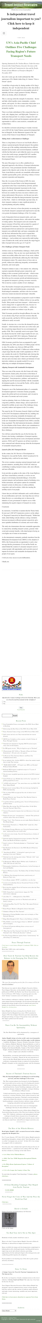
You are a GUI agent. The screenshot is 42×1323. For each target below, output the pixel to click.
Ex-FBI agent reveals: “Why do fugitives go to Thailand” (20, 748)
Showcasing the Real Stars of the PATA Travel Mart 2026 (20, 729)
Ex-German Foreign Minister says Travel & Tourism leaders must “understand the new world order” (20, 830)
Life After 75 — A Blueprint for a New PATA (16, 896)
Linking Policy (13, 1318)
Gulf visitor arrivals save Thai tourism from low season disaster (19, 735)
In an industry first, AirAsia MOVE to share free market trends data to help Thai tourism (21, 761)
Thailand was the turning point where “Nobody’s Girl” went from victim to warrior (21, 858)
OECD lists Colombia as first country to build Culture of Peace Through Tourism (20, 740)
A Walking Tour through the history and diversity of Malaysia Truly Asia (18, 876)
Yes (5, 701)
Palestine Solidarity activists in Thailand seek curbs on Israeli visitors (19, 900)
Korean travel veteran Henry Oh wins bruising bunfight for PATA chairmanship (20, 789)
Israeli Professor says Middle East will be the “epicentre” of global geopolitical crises (21, 779)
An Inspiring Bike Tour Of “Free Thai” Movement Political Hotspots (20, 905)
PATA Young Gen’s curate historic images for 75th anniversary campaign (18, 893)
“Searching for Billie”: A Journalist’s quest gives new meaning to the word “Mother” (19, 853)
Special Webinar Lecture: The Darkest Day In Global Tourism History (21, 871)
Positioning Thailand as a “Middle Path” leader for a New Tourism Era (20, 825)
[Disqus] (21, 596)
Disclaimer (4, 1318)
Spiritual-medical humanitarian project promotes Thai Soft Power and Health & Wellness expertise (20, 839)
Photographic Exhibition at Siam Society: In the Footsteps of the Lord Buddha (21, 867)
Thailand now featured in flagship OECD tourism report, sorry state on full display (20, 744)
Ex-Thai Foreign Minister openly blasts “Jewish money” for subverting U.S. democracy (21, 936)
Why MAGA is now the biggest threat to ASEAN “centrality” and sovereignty (21, 922)
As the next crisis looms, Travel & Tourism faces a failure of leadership (21, 835)
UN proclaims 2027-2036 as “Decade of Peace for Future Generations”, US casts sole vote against (20, 752)
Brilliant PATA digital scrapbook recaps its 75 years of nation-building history (19, 770)
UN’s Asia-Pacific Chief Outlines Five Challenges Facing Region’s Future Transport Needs (21, 49)
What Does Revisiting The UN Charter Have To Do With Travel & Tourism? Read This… (20, 807)
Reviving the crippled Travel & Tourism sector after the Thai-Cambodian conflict (21, 888)
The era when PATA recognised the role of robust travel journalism (19, 793)
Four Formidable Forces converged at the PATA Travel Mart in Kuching (21, 725)
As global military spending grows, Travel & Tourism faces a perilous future (21, 802)
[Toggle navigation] (4, 33)
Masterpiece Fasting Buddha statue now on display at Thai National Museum (20, 915)
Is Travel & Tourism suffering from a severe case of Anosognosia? (18, 927)
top (39, 1321)
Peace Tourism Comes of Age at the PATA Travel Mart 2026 (20, 731)
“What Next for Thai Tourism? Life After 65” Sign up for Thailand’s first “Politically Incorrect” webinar (20, 932)
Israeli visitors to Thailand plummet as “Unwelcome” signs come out (20, 844)
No (4, 703)
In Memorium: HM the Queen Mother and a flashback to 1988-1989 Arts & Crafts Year (20, 862)
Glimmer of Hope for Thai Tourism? (13, 911)
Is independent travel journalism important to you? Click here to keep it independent (21, 21)
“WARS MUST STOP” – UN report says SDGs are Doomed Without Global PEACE (20, 766)
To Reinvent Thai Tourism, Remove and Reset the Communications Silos (18, 756)
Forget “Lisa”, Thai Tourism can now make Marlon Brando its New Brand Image (21, 821)
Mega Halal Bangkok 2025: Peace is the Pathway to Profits (20, 919)
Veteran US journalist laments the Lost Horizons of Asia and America (21, 812)
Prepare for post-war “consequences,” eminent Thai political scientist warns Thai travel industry (21, 816)
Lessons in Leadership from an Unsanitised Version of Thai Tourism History (20, 883)
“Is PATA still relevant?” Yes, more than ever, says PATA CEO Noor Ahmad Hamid (21, 784)
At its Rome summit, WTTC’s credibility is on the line (19, 880)
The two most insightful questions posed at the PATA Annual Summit (21, 775)
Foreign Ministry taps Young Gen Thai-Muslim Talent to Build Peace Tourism (20, 798)
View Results (21, 710)
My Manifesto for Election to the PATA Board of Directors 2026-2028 (20, 848)
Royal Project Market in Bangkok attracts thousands (18, 908)
